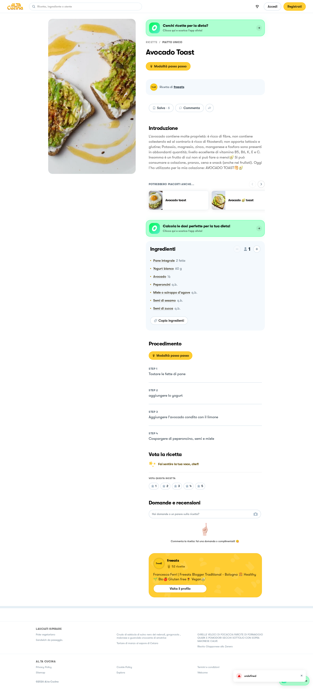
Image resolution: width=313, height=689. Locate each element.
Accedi (272, 6)
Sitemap (40, 672)
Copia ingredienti (171, 320)
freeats (179, 87)
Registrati (294, 6)
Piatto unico (172, 42)
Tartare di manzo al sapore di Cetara (137, 643)
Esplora (121, 672)
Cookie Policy (124, 667)
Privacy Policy (44, 667)
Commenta (191, 108)
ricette (151, 42)
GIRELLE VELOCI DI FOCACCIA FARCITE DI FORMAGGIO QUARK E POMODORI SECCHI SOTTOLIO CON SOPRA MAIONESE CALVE (230, 637)
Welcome (202, 672)
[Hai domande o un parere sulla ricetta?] (201, 514)
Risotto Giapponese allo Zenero (215, 646)
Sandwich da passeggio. (49, 639)
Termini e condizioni (208, 667)
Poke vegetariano (45, 634)
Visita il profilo (180, 588)
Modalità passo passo (170, 66)
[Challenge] (257, 6)
